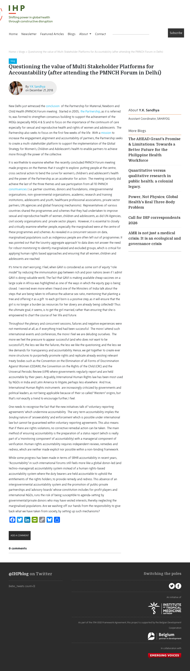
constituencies (18, 189)
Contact (100, 34)
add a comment (20, 535)
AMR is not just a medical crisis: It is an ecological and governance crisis (154, 238)
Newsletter (29, 34)
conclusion (53, 106)
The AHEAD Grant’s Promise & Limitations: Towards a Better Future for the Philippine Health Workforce (154, 149)
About (84, 34)
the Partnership (90, 111)
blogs (22, 51)
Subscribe (176, 33)
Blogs (72, 34)
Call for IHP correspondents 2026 (154, 220)
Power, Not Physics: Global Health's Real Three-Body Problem (153, 202)
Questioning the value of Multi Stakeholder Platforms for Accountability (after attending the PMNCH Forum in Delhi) (95, 51)
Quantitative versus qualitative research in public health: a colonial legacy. (150, 179)
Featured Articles (52, 34)
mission (106, 133)
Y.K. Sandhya (37, 86)
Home (13, 34)
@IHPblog (19, 574)
